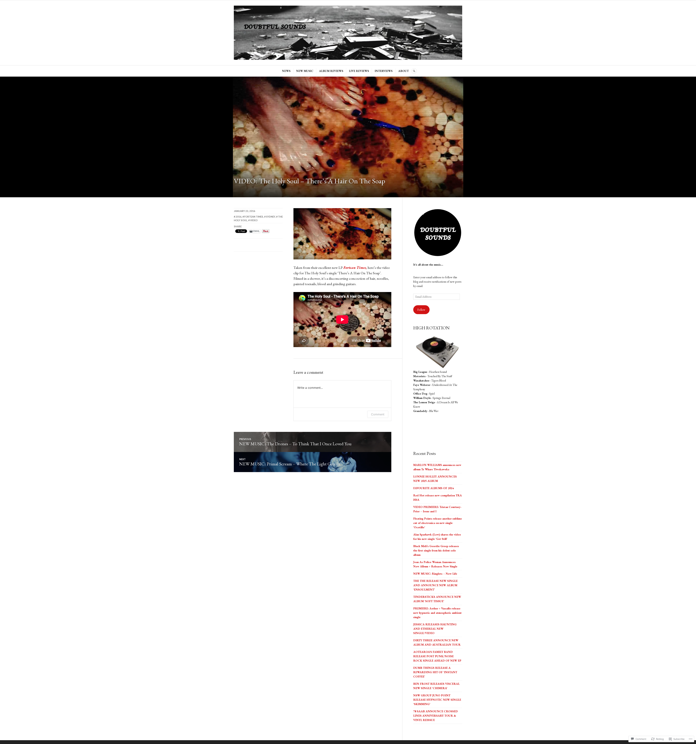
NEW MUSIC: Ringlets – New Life (435, 574)
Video (254, 220)
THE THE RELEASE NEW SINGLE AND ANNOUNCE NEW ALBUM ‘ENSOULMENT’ (435, 585)
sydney (270, 216)
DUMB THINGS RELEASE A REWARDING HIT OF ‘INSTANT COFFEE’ (435, 672)
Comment (377, 414)
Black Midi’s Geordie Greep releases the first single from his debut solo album (436, 550)
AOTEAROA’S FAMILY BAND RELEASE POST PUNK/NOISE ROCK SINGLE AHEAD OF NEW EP (437, 656)
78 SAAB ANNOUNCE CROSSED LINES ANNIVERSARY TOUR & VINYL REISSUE (435, 715)
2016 (238, 216)
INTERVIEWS (384, 71)
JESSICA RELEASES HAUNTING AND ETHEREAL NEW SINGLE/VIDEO (435, 628)
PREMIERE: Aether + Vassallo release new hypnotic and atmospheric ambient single (437, 613)
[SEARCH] (414, 71)
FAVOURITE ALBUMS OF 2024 (433, 488)
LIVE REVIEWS (359, 71)
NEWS (286, 71)
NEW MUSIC (304, 71)
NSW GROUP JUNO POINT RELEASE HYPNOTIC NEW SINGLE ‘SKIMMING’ (437, 699)
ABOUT (403, 71)
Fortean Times (253, 216)
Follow (421, 310)
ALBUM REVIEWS (331, 71)
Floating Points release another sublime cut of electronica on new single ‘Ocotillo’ (437, 523)
